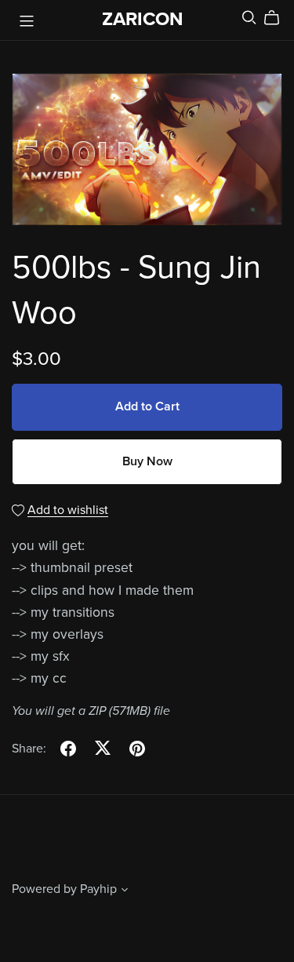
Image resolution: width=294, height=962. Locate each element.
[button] (124, 891)
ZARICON (142, 19)
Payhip (98, 889)
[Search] (249, 17)
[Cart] (278, 18)
